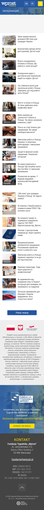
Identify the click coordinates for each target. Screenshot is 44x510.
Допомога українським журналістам (22, 418)
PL (33, 3)
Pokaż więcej (22, 312)
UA (26, 3)
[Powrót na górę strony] (22, 487)
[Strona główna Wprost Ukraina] (8, 3)
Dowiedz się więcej (22, 426)
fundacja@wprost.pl (22, 459)
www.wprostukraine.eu (22, 335)
